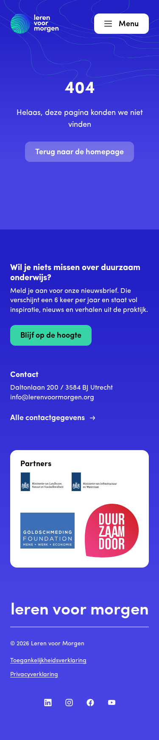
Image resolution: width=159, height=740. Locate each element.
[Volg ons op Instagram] (69, 702)
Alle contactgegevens (47, 418)
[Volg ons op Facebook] (90, 702)
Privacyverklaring (34, 675)
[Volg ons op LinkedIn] (48, 702)
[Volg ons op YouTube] (111, 702)
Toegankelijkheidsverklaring (48, 661)
